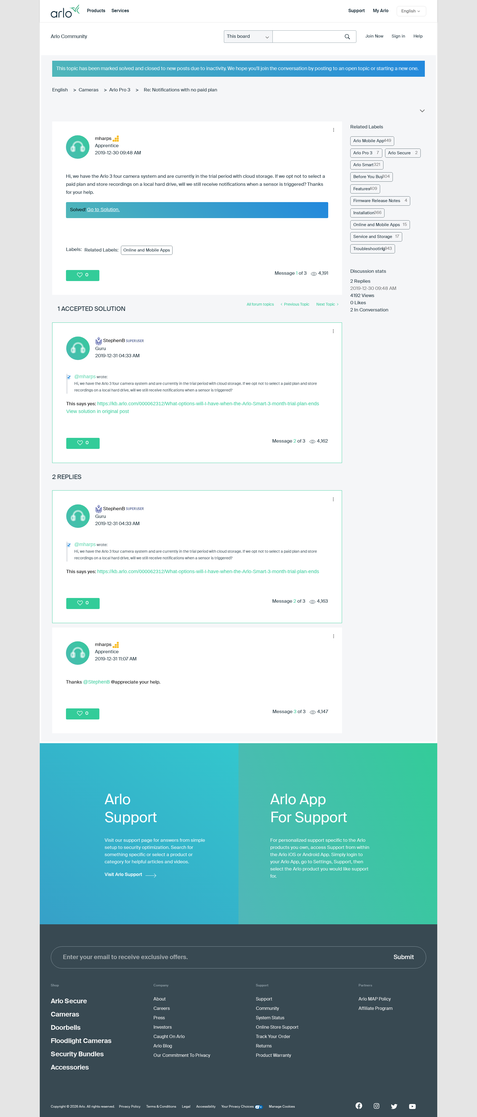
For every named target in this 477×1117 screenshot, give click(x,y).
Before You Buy (368, 177)
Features (361, 189)
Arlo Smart (363, 165)
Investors (162, 1027)
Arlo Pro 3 (119, 90)
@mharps (85, 376)
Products (96, 11)
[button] (333, 130)
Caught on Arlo (169, 1037)
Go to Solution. (103, 209)
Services (120, 11)
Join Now (374, 36)
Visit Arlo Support (123, 874)
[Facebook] (359, 1105)
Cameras (89, 90)
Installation (364, 213)
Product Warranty (273, 1056)
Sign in (398, 36)
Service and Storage (372, 237)
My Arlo (380, 11)
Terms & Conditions (161, 1106)
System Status (270, 1018)
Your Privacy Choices (237, 1106)
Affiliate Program (376, 1009)
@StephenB (96, 682)
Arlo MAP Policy (375, 999)
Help (418, 36)
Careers (161, 1009)
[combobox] (314, 36)
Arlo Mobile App (368, 141)
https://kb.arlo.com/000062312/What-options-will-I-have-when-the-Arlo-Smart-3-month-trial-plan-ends (208, 403)
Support (356, 11)
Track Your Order (273, 1037)
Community (267, 1009)
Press (159, 1018)
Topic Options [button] (422, 112)
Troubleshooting (369, 249)
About (159, 999)
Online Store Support (277, 1027)
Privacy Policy (130, 1106)
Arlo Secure (399, 153)
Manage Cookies (282, 1106)
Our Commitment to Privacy (181, 1056)
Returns (264, 1046)
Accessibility (206, 1106)
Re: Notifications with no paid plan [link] (180, 90)
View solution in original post (97, 411)
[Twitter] (394, 1106)
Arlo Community (69, 36)
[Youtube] (412, 1106)
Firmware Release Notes (376, 201)
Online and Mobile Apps (146, 250)
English (60, 90)
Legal (186, 1106)
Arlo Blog (162, 1046)
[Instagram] (376, 1106)
